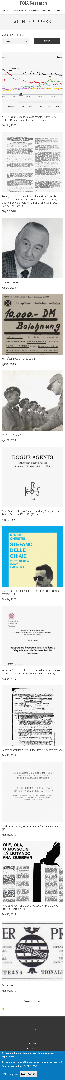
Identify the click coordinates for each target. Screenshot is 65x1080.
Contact (32, 1048)
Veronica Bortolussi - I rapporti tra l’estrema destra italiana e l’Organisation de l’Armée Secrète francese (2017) (32, 672)
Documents (19, 10)
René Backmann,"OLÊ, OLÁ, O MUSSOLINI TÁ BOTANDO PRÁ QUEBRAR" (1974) (30, 907)
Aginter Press (9, 985)
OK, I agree (10, 1074)
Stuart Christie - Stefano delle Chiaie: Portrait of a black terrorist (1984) (30, 592)
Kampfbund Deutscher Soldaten (18, 358)
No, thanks (28, 1074)
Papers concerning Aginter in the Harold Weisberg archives (32, 749)
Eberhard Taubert (11, 282)
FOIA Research (33, 3)
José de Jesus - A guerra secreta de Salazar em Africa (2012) (30, 828)
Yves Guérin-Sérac (11, 435)
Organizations (51, 10)
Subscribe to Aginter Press (3, 1009)
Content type (12, 34)
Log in (32, 1029)
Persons (34, 10)
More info (30, 1066)
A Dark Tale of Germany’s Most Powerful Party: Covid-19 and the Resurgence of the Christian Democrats (31, 118)
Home (6, 10)
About (32, 1043)
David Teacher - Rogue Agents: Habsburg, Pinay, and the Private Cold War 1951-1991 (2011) (30, 513)
